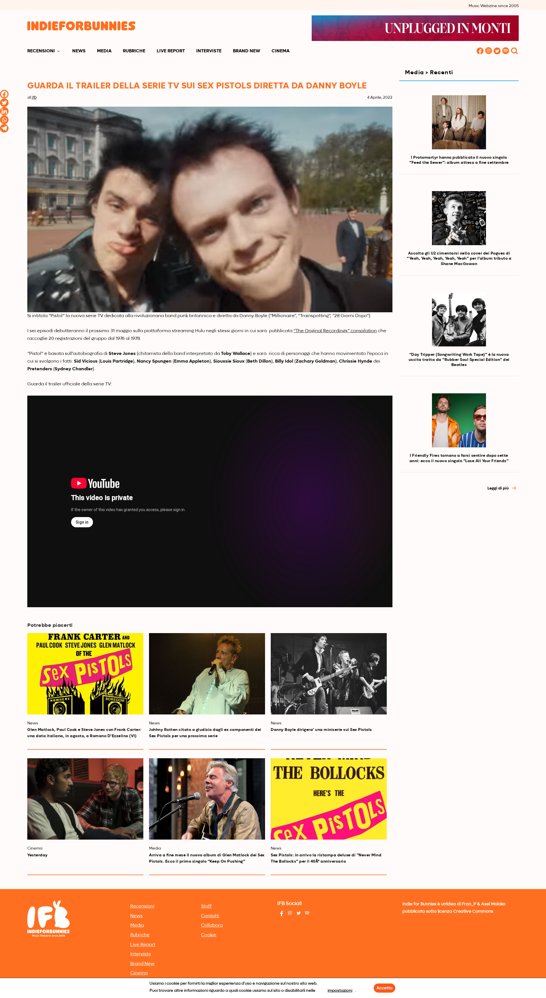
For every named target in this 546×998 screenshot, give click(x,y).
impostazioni (340, 991)
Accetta (384, 988)
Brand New (246, 51)
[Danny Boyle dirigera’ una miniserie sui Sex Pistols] (329, 673)
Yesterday (37, 855)
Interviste (209, 51)
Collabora (212, 925)
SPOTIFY (505, 51)
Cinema (280, 51)
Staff (206, 906)
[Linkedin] (4, 111)
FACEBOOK (480, 51)
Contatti (210, 916)
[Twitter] (4, 102)
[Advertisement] (459, 547)
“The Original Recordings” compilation (335, 331)
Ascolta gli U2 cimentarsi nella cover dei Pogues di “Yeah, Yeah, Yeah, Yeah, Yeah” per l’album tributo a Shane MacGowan (459, 258)
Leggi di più (498, 488)
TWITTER (497, 51)
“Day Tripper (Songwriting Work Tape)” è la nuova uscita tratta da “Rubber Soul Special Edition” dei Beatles (459, 360)
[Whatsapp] (4, 119)
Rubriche (134, 51)
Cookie (208, 935)
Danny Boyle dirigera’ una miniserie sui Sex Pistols (321, 730)
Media (104, 51)
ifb (34, 98)
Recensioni (41, 51)
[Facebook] (4, 94)
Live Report (171, 51)
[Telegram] (4, 128)
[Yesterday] (85, 799)
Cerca (514, 51)
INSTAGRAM (488, 51)
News (79, 51)
